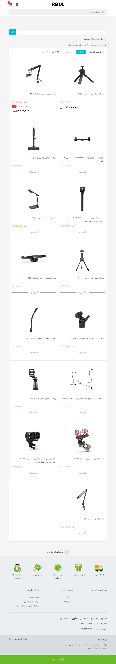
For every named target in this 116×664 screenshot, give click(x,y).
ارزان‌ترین (44, 52)
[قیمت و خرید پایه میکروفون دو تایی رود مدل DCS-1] (34, 259)
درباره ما (69, 597)
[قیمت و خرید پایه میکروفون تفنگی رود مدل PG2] (34, 379)
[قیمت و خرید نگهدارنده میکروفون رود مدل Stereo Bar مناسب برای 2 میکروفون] (82, 138)
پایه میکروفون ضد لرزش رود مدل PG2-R (90, 459)
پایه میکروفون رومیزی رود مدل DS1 (42, 158)
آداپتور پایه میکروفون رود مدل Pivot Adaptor (87, 338)
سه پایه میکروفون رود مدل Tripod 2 (91, 94)
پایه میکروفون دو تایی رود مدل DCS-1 (42, 278)
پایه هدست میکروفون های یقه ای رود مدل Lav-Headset (83, 398)
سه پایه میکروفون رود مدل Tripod (91, 278)
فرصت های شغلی (31, 601)
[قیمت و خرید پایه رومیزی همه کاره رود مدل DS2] (34, 199)
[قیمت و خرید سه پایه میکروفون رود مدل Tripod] (82, 259)
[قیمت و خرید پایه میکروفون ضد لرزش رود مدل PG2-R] (82, 439)
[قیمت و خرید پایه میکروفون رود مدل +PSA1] (34, 75)
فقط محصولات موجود (93, 39)
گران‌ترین (55, 52)
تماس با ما (68, 601)
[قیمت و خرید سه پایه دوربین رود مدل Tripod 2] (82, 75)
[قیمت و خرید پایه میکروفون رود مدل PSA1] (82, 500)
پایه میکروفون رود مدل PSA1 (94, 519)
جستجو (56, 659)
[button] (12, 4)
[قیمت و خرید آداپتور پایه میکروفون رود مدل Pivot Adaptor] (82, 319)
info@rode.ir (86, 628)
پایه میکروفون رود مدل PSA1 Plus (43, 94)
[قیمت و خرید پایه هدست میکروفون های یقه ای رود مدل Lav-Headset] (82, 379)
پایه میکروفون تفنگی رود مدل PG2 (43, 398)
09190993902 (86, 623)
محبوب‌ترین (68, 52)
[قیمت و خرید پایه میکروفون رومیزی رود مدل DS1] (34, 138)
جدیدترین (81, 52)
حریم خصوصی (33, 597)
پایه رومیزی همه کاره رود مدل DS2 (43, 218)
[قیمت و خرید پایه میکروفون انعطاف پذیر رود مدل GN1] (34, 319)
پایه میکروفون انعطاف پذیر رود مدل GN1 (41, 338)
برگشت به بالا (55, 552)
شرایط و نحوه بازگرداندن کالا (27, 606)
